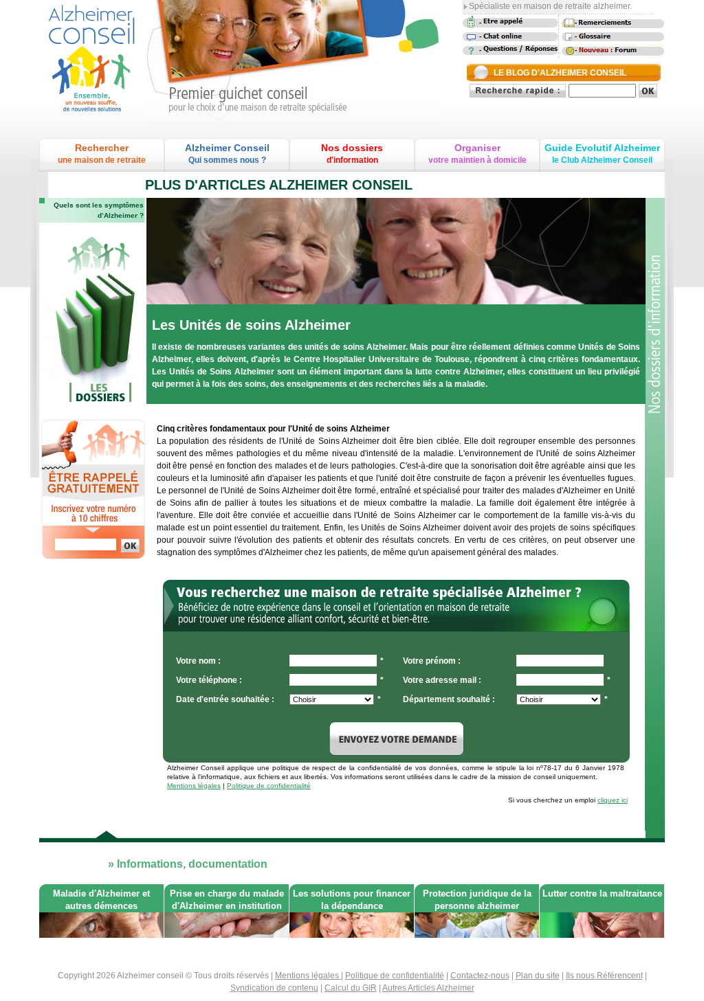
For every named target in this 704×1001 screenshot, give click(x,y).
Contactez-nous (479, 975)
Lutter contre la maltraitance (602, 893)
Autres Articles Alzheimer (428, 988)
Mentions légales (194, 785)
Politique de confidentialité (269, 785)
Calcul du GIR (350, 988)
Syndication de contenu (274, 988)
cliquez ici (612, 800)
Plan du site (538, 975)
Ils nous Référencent (604, 975)
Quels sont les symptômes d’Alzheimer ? (99, 210)
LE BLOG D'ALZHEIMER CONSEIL (560, 73)
